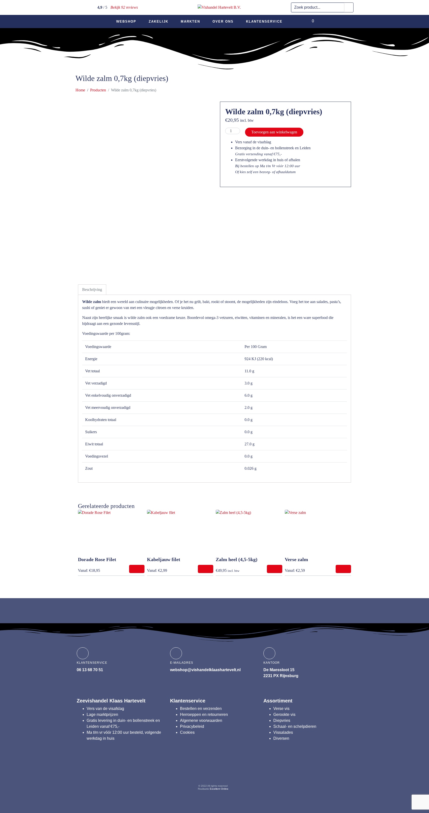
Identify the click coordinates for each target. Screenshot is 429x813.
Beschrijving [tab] (92, 289)
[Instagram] (203, 771)
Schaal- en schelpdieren (294, 726)
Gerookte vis (284, 714)
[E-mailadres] (176, 653)
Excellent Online (219, 788)
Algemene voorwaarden (201, 720)
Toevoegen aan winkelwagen (274, 132)
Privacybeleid (192, 726)
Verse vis (281, 708)
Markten (190, 21)
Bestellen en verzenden (201, 708)
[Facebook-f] (184, 771)
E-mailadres (181, 662)
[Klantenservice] (83, 653)
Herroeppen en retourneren (204, 714)
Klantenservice (264, 21)
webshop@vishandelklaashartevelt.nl (205, 670)
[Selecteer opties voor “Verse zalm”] (343, 569)
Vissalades (283, 732)
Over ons (223, 21)
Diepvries (281, 720)
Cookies (187, 732)
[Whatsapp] (242, 771)
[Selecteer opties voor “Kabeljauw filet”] (205, 569)
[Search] (348, 7)
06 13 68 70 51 (90, 670)
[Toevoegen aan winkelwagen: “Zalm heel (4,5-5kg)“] (274, 569)
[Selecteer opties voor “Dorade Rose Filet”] (136, 569)
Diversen (281, 738)
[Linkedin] (222, 771)
